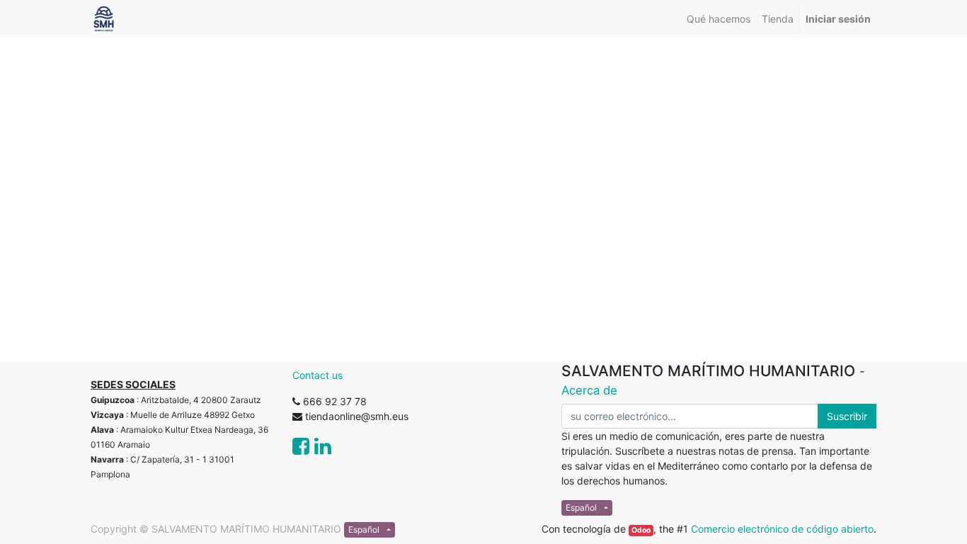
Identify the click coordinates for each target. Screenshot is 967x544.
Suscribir (847, 416)
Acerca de (589, 390)
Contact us (317, 375)
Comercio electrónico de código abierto (782, 529)
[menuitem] (718, 19)
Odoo (641, 530)
